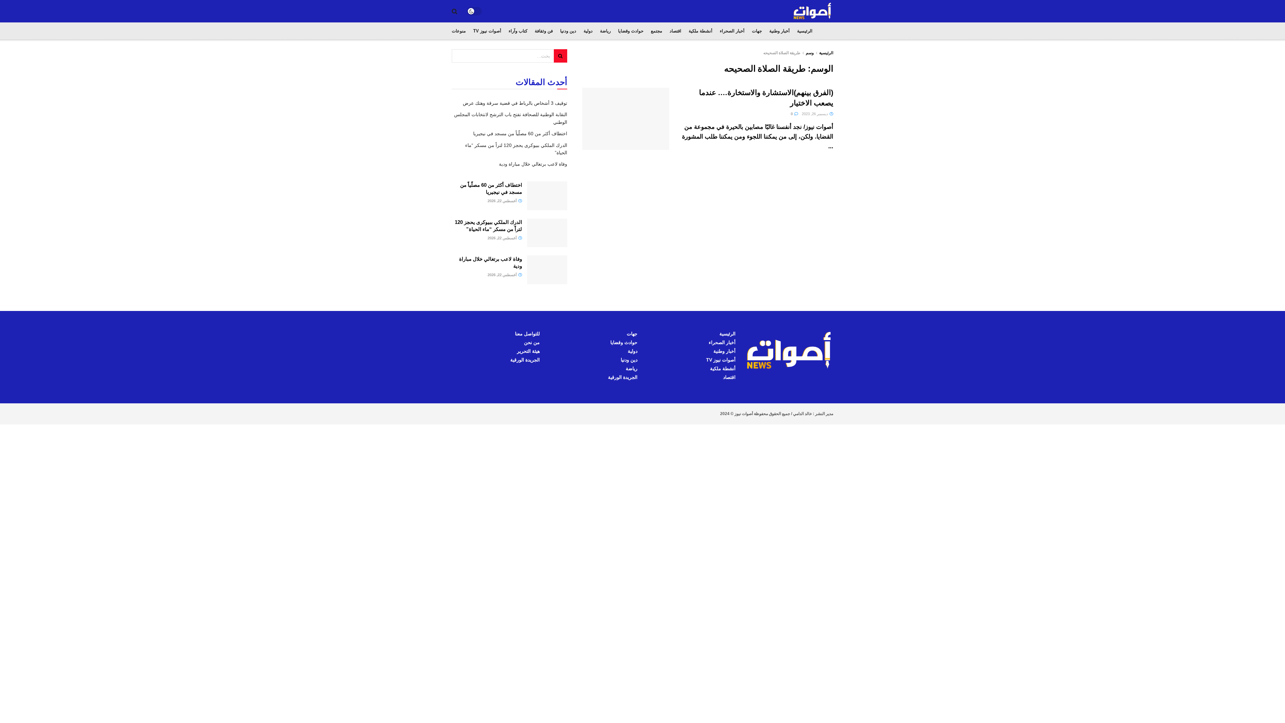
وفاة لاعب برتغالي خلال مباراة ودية (533, 164)
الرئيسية (804, 30)
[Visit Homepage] (812, 11)
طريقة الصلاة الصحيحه (781, 53)
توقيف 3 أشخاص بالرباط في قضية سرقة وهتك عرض (515, 103)
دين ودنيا (568, 30)
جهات (757, 30)
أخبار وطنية (779, 30)
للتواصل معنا (527, 333)
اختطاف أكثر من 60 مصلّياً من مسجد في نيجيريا (520, 133)
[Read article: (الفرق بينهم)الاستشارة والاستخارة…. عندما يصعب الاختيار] (625, 119)
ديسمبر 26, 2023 (815, 114)
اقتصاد (675, 30)
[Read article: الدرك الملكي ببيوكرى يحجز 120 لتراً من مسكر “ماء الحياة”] (547, 233)
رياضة (605, 30)
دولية (588, 30)
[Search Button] (454, 11)
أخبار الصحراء (732, 30)
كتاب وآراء (518, 30)
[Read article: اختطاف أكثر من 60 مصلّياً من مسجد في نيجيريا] (547, 195)
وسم (810, 53)
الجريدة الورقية (622, 377)
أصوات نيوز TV (487, 30)
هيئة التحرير (528, 351)
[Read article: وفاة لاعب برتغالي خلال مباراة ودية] (547, 269)
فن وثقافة (544, 30)
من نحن (532, 342)
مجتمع (656, 30)
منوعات (459, 30)
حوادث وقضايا (631, 30)
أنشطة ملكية (700, 30)
